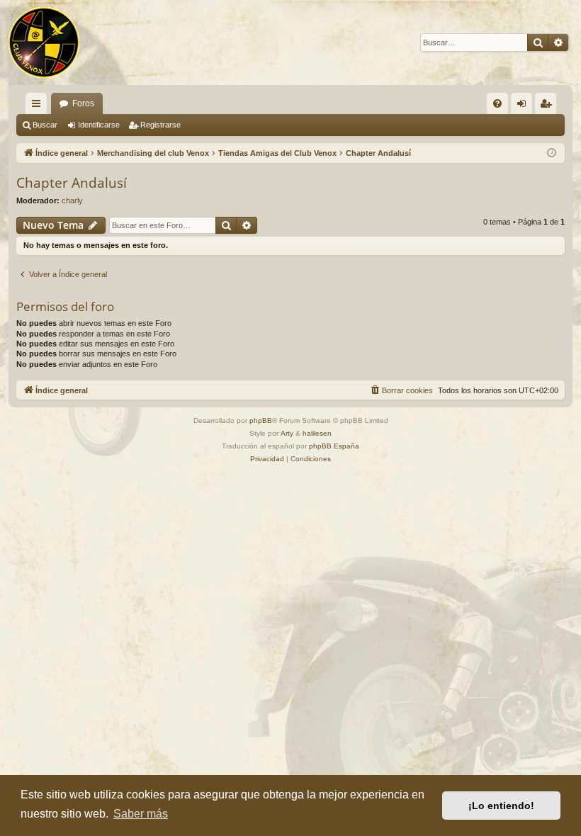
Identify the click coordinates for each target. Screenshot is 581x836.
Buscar (45, 124)
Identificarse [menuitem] (524, 106)
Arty (287, 433)
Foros (83, 103)
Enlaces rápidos (39, 106)
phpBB (260, 420)
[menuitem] (497, 103)
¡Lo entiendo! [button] (501, 805)
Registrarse (160, 124)
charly (72, 200)
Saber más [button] (140, 814)
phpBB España (334, 446)
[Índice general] (44, 42)
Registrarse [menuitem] (548, 106)
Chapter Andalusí (71, 183)
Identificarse (99, 124)
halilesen (317, 433)
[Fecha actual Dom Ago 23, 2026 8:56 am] (551, 153)
